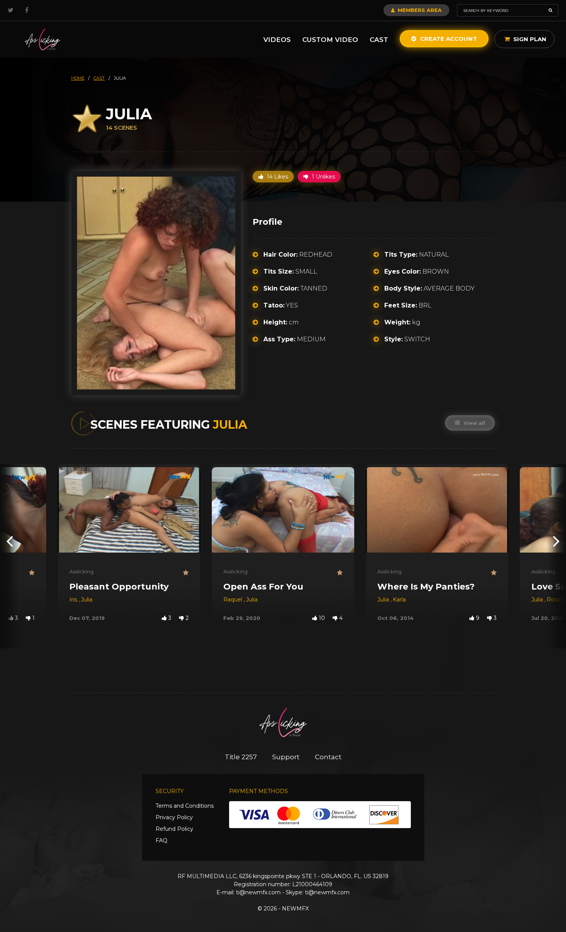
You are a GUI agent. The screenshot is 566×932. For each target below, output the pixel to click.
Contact (328, 757)
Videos (277, 39)
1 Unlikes (322, 176)
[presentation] (9, 540)
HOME (77, 78)
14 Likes (276, 176)
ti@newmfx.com (258, 892)
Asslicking (81, 571)
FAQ (161, 840)
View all (473, 423)
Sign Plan (529, 39)
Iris (74, 599)
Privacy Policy (174, 817)
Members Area (419, 10)
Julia (86, 599)
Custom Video (330, 39)
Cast (379, 39)
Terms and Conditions (185, 805)
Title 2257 (241, 757)
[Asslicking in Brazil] (42, 39)
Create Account (448, 38)
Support (286, 757)
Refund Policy (174, 828)
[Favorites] (32, 573)
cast (99, 78)
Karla (399, 599)
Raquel (233, 599)
